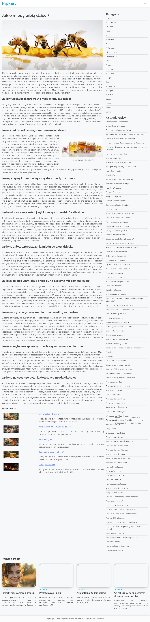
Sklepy (108, 78)
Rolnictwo (110, 73)
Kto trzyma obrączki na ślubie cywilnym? (121, 522)
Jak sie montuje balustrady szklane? (120, 239)
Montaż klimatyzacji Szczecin (117, 344)
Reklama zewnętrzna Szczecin (117, 322)
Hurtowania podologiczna (116, 201)
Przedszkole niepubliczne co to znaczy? (121, 514)
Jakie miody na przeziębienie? (51, 452)
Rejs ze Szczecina (113, 395)
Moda (108, 44)
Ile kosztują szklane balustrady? (118, 256)
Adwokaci (109, 352)
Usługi (108, 103)
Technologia (110, 86)
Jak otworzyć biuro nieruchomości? (119, 305)
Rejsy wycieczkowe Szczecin (117, 403)
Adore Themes (97, 619)
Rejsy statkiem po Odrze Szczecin (119, 458)
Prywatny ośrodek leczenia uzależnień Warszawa (125, 143)
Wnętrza (109, 108)
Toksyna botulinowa (113, 158)
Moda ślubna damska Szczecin (118, 269)
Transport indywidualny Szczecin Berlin (121, 167)
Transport (109, 91)
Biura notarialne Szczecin (115, 126)
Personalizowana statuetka (116, 260)
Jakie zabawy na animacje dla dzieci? (55, 427)
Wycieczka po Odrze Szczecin (117, 416)
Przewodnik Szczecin (114, 286)
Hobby (108, 31)
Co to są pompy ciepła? (115, 209)
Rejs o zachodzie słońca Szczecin (119, 420)
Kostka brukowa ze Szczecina (117, 546)
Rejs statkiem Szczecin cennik (117, 446)
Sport (108, 82)
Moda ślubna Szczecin (114, 273)
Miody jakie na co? (47, 465)
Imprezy (109, 35)
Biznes (108, 18)
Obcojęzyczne (111, 56)
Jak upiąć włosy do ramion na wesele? (120, 378)
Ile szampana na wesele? (115, 335)
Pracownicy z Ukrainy (114, 390)
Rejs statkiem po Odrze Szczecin (118, 505)
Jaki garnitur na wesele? (115, 331)
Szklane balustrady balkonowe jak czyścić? (122, 247)
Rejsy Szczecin (111, 429)
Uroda (108, 99)
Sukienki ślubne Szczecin (115, 277)
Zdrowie (109, 112)
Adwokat (109, 356)
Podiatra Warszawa (113, 188)
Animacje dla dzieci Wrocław (117, 488)
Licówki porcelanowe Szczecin (18, 592)
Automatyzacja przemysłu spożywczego (121, 509)
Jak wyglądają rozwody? (115, 533)
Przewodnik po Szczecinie (116, 294)
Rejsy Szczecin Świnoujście (116, 407)
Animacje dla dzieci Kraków (116, 463)
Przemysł (109, 69)
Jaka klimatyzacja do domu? (117, 314)
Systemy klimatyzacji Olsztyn (117, 226)
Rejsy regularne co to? (114, 501)
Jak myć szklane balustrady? (117, 235)
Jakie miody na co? (47, 439)
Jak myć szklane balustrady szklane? (120, 243)
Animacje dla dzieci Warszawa (117, 450)
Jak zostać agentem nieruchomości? (120, 310)
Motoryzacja (110, 48)
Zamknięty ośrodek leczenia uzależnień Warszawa (125, 134)
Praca (108, 61)
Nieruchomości (112, 52)
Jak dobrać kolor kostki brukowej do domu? (122, 538)
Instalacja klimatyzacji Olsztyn (117, 184)
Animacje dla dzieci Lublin (116, 454)
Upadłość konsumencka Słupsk (118, 264)
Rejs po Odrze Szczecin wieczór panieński (122, 497)
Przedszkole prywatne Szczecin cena (120, 213)
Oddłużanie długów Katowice (117, 205)
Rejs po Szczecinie (113, 424)
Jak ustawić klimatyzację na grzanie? (120, 369)
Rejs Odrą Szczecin (113, 480)
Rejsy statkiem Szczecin (115, 492)
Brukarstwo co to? (113, 542)
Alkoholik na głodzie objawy (91, 592)
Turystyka (110, 95)
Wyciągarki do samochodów (117, 122)
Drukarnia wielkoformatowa (116, 252)
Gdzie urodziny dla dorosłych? (117, 361)
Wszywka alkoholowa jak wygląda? (119, 179)
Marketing (110, 39)
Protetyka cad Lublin (50, 592)
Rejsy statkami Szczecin (115, 437)
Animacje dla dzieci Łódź (115, 399)
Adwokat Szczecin (113, 175)
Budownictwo (111, 22)
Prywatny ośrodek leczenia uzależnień (120, 139)
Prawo (108, 65)
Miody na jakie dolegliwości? (51, 414)
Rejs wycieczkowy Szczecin (116, 484)
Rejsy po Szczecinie (113, 471)
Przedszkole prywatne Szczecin (118, 218)
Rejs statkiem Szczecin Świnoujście (119, 441)
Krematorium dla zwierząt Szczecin (119, 162)
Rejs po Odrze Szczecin (115, 467)
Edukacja (109, 27)
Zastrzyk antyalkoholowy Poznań (118, 130)
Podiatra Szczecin (113, 192)
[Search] (145, 3)
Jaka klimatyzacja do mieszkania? (119, 373)
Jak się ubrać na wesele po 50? (118, 365)
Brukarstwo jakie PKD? (114, 550)
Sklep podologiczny (113, 196)
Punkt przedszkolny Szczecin (117, 222)
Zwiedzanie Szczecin (114, 290)
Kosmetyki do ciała (113, 171)
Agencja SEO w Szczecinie (116, 518)
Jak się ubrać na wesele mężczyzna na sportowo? (125, 348)
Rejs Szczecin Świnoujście (116, 412)
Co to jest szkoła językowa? (116, 231)
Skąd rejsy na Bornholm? (115, 433)
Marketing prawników (114, 382)
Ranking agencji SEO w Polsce (117, 154)
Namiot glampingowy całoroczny (119, 327)
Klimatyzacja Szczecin (114, 318)
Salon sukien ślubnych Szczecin (118, 282)
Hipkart (9, 3)
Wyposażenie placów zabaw (117, 339)
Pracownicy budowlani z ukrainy (118, 386)
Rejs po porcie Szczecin (115, 476)
